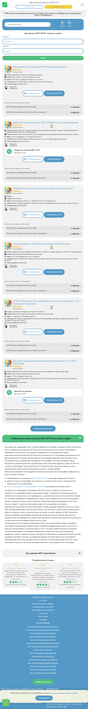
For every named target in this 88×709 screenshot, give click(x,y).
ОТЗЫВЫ (43, 620)
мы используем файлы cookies (65, 693)
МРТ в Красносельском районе (43, 647)
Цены (69, 23)
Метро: (5, 46)
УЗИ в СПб (43, 613)
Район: (5, 37)
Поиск (43, 58)
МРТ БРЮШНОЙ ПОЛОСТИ (43, 610)
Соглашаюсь (44, 698)
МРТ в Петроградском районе (43, 660)
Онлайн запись (34, 93)
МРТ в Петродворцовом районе (43, 663)
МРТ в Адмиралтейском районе (43, 627)
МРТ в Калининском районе (43, 637)
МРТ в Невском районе (43, 657)
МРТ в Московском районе (43, 653)
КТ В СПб (43, 601)
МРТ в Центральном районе (43, 673)
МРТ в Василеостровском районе (43, 630)
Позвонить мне (29, 7)
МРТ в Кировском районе (43, 640)
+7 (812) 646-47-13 (58, 7)
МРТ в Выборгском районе (43, 633)
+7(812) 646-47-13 (54, 215)
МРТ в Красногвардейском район (43, 643)
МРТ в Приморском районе (43, 667)
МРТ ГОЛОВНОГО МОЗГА (43, 604)
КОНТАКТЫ (43, 617)
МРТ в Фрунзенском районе (43, 670)
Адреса (62, 23)
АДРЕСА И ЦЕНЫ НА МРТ (43, 597)
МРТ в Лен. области (43, 650)
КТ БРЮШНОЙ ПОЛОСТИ (43, 607)
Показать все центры (43, 429)
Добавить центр (43, 682)
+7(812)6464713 (54, 159)
